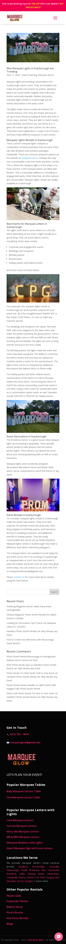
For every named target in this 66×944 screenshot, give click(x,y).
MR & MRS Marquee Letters (23, 837)
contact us (19, 577)
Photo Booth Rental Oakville (21, 685)
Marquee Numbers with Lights (25, 842)
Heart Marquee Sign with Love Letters (30, 848)
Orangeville (12, 877)
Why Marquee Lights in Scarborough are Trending (30, 70)
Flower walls (14, 895)
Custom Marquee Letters (22, 826)
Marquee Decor (46, 75)
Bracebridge (38, 866)
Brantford (11, 873)
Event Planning (29, 75)
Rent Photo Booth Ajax (18, 664)
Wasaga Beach (36, 873)
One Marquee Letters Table (23, 797)
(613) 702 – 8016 (19, 734)
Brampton (34, 870)
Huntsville (54, 866)
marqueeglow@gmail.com (25, 742)
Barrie (22, 877)
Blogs (10, 923)
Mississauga (12, 870)
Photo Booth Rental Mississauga (23, 656)
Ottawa (29, 877)
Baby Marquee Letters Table (24, 791)
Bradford (22, 866)
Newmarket (53, 873)
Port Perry (40, 877)
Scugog (50, 877)
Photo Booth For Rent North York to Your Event (30, 673)
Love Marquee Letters (20, 820)
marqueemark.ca (29, 157)
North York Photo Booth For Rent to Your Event (30, 693)
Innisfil (24, 870)
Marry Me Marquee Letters (23, 831)
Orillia (21, 873)
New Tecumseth (50, 870)
